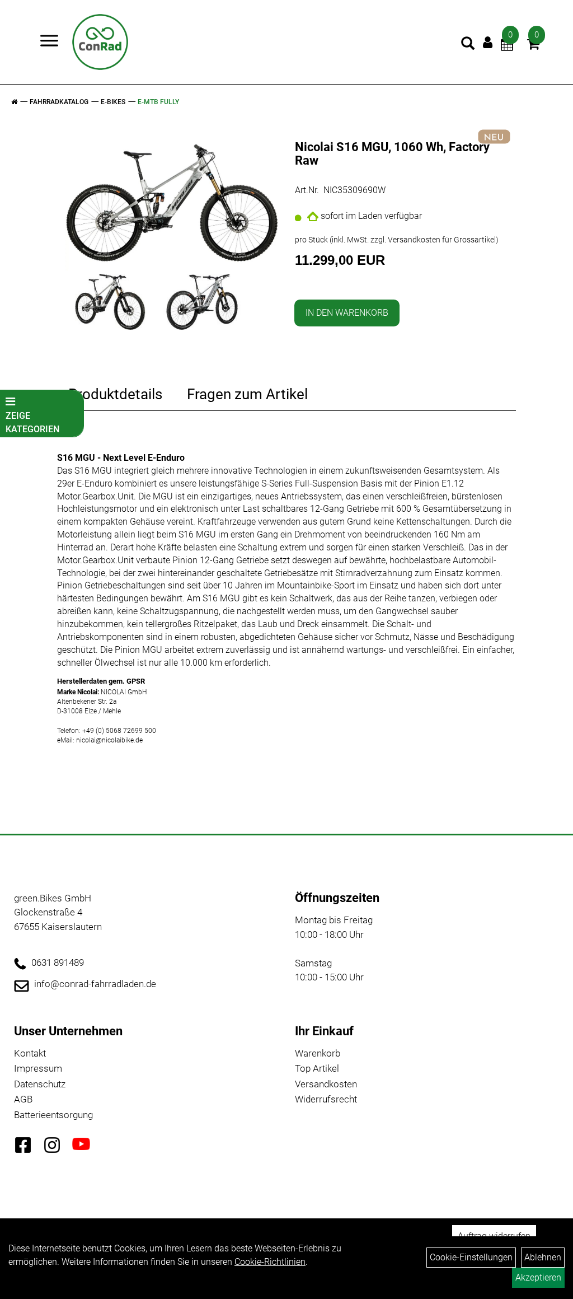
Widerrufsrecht (326, 1099)
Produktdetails (115, 394)
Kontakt (30, 1053)
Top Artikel (317, 1068)
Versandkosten (326, 1084)
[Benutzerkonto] (487, 42)
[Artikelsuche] (468, 45)
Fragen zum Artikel (247, 394)
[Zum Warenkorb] (533, 45)
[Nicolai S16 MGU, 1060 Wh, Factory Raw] (171, 200)
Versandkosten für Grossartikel (442, 239)
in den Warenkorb (347, 312)
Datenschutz (39, 1084)
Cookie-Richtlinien (270, 1261)
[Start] (14, 102)
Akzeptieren (538, 1277)
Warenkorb (317, 1053)
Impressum (38, 1068)
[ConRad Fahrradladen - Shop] (100, 42)
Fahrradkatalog (59, 102)
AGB (23, 1099)
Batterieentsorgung (53, 1114)
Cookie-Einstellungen (471, 1257)
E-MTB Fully (158, 102)
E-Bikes (113, 102)
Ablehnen (542, 1257)
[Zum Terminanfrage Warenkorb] (507, 45)
